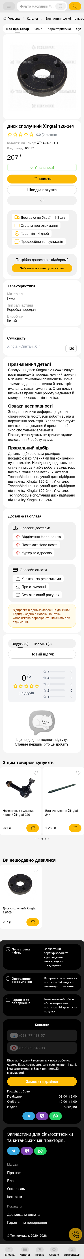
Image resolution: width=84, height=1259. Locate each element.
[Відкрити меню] (9, 6)
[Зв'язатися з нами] (75, 1234)
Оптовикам (16, 1188)
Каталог (25, 1255)
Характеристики (59, 28)
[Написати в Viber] (27, 1151)
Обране (54, 1255)
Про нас (14, 1172)
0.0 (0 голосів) (46, 134)
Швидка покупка (42, 189)
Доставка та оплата (23, 1214)
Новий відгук (42, 654)
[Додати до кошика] (38, 828)
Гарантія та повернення (27, 1222)
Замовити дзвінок (42, 1081)
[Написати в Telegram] (13, 1151)
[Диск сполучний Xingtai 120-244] (21, 885)
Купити (45, 178)
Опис (38, 28)
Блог (11, 1180)
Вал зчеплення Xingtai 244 (24, 812)
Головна (9, 1255)
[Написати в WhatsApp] (40, 1151)
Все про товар (17, 28)
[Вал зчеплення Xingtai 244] (26, 788)
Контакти (14, 1196)
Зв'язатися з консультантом (42, 268)
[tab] (20, 643)
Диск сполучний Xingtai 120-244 (19, 910)
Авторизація (72, 1255)
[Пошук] (60, 6)
